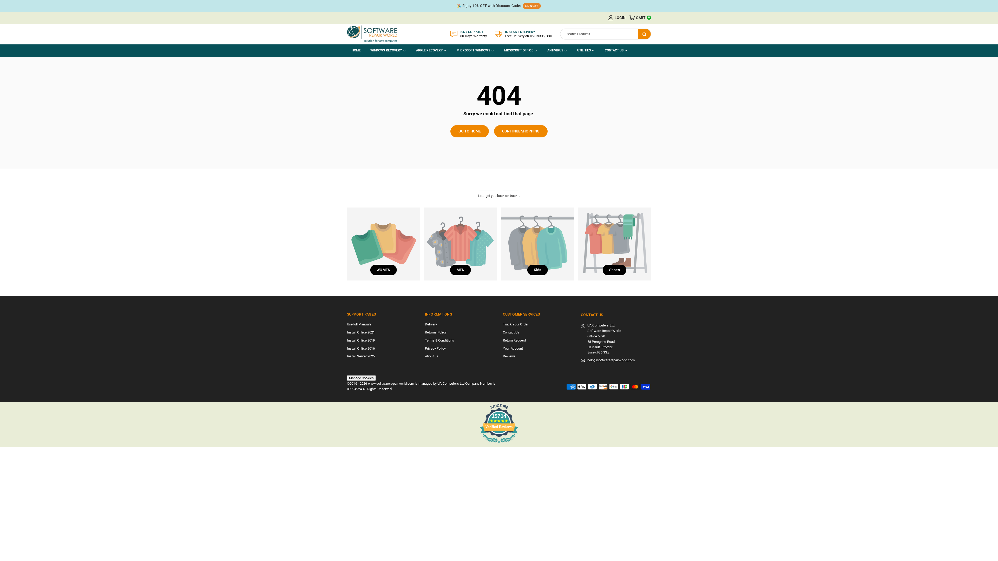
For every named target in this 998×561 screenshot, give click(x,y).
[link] (499, 6)
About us (431, 356)
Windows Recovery (386, 50)
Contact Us (614, 50)
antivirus (555, 50)
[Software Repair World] (373, 33)
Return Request (514, 340)
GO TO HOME (469, 131)
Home (356, 50)
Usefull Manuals (359, 324)
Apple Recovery (429, 50)
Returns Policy (436, 332)
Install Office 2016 (361, 348)
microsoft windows (473, 50)
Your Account (513, 348)
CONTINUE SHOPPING (521, 131)
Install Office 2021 (361, 332)
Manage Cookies (361, 378)
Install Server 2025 (361, 356)
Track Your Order (515, 324)
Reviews (509, 356)
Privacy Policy (435, 348)
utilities (584, 50)
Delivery (431, 324)
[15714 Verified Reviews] (499, 444)
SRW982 (531, 6)
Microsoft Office (518, 50)
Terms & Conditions (439, 340)
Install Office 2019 (361, 340)
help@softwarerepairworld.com (611, 360)
